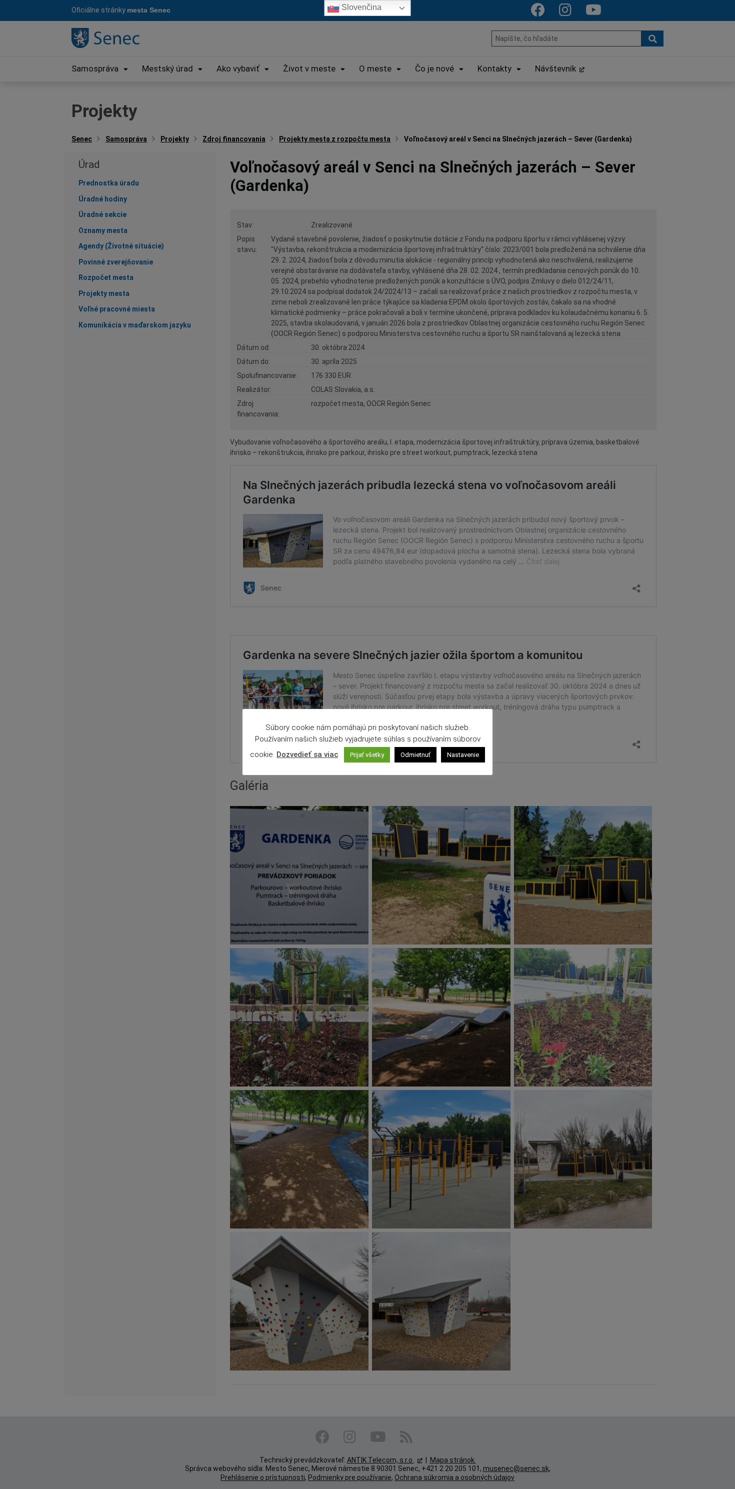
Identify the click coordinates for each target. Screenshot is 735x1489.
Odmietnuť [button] (415, 754)
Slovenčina (361, 7)
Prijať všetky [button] (367, 754)
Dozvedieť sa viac (307, 754)
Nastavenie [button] (463, 754)
